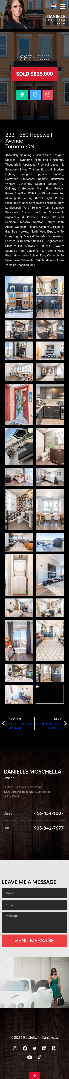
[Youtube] (29, 1057)
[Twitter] (34, 1048)
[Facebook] (24, 1048)
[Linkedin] (44, 1048)
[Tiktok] (39, 1057)
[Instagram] (15, 1048)
